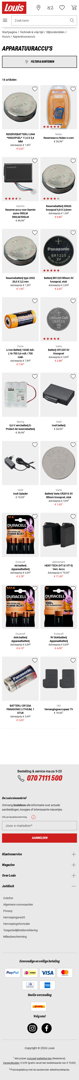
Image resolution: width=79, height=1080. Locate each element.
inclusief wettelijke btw (39, 1058)
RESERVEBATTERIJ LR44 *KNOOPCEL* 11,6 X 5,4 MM (20, 138)
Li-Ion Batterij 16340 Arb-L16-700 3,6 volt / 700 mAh (20, 353)
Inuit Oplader (20, 493)
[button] (72, 20)
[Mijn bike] (50, 8)
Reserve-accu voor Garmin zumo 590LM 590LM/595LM (20, 213)
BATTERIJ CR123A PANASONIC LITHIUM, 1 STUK (20, 709)
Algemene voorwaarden (18, 904)
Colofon (8, 898)
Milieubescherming (15, 936)
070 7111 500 (44, 778)
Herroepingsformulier (16, 923)
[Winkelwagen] (74, 8)
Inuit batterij (58, 425)
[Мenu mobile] (5, 20)
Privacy (8, 911)
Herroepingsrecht (14, 917)
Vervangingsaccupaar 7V (58, 709)
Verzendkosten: (11, 1063)
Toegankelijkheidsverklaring (20, 930)
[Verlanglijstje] (62, 8)
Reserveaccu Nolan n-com (59, 137)
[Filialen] (38, 8)
